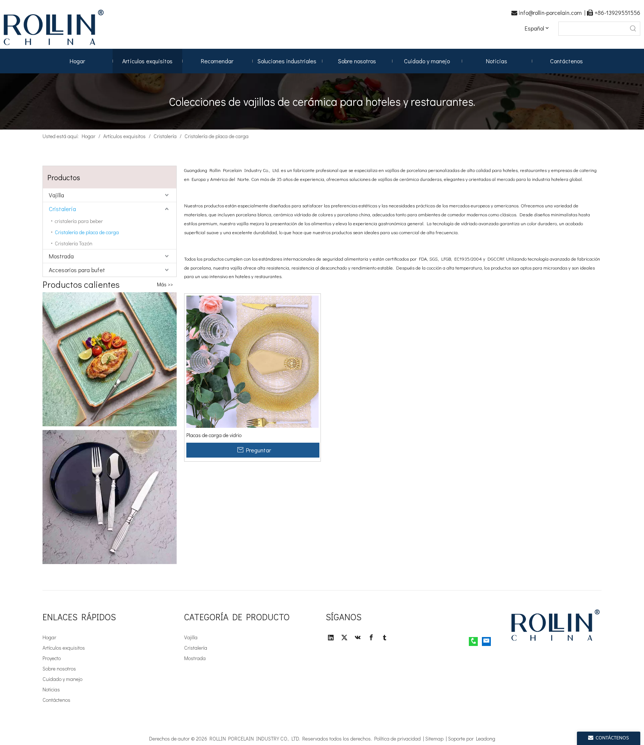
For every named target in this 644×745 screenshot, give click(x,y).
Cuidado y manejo (62, 678)
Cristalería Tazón (73, 243)
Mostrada (61, 256)
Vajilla (56, 195)
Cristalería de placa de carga (87, 232)
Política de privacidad (398, 738)
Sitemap (435, 738)
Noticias (51, 689)
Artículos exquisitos (63, 647)
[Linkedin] (331, 637)
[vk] (358, 637)
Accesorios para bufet (77, 270)
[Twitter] (344, 637)
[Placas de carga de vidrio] (252, 360)
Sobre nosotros (59, 668)
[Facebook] (371, 637)
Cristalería (62, 209)
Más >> (165, 284)
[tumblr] (384, 637)
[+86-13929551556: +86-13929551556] (473, 641)
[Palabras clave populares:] (633, 28)
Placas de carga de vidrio (214, 435)
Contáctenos (56, 699)
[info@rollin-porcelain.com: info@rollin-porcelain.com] (486, 641)
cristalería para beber (79, 221)
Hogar (49, 637)
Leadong (485, 738)
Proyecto (51, 658)
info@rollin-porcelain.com (551, 12)
